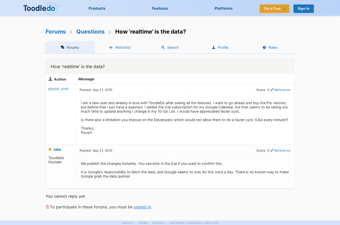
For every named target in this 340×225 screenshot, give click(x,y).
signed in (142, 206)
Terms (143, 223)
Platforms (224, 8)
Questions (90, 31)
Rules (273, 47)
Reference (282, 90)
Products (97, 8)
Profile (223, 47)
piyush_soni (58, 89)
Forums (56, 31)
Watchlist (123, 47)
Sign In (304, 8)
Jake (57, 149)
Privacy (128, 223)
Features (160, 8)
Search (173, 47)
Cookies (158, 223)
